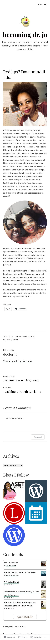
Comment (38, 437)
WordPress (20, 626)
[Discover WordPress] (36, 491)
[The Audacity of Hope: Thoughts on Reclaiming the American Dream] (43, 604)
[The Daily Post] (36, 513)
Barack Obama (10, 585)
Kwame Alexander (11, 565)
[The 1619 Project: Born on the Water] (43, 573)
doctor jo (9, 336)
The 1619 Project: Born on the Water (20, 572)
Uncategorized (12, 340)
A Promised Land (11, 582)
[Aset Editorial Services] (14, 491)
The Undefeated (11, 563)
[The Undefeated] (43, 563)
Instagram (8, 626)
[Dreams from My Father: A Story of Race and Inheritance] (43, 594)
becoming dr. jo (25, 34)
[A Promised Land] (43, 584)
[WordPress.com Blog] (14, 535)
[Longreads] (14, 513)
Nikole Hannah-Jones (12, 575)
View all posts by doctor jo (17, 361)
